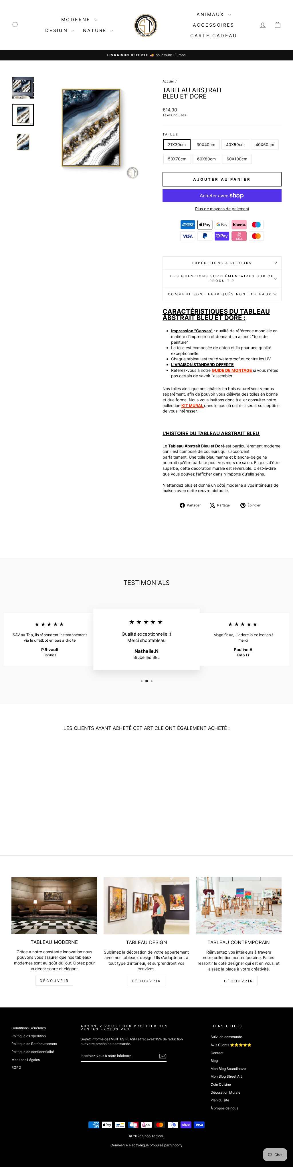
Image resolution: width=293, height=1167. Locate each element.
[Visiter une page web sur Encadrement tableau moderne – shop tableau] (203, 405)
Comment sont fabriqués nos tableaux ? (222, 294)
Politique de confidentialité (32, 1052)
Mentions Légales (25, 1060)
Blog (214, 1060)
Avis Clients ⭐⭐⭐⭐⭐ (231, 1045)
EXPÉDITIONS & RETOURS (222, 263)
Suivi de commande (226, 1037)
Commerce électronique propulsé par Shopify (146, 1145)
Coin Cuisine (221, 1084)
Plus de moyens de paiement (222, 208)
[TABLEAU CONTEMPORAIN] (239, 905)
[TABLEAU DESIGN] (146, 905)
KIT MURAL (192, 405)
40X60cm (265, 144)
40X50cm (235, 144)
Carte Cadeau (213, 35)
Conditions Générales (28, 1028)
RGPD (16, 1067)
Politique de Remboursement (34, 1044)
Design (57, 30)
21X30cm (177, 144)
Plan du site (220, 1100)
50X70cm (177, 158)
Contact (217, 1053)
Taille (171, 134)
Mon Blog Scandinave (228, 1068)
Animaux (212, 14)
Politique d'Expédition (28, 1036)
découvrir (54, 981)
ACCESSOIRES (213, 25)
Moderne (77, 19)
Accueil (169, 81)
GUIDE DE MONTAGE (232, 370)
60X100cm (237, 158)
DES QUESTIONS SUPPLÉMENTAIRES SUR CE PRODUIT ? (222, 278)
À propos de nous (224, 1108)
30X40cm (206, 144)
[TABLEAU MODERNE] (54, 905)
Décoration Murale (225, 1092)
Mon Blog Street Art (226, 1076)
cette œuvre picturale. (208, 490)
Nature (96, 30)
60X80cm (206, 158)
